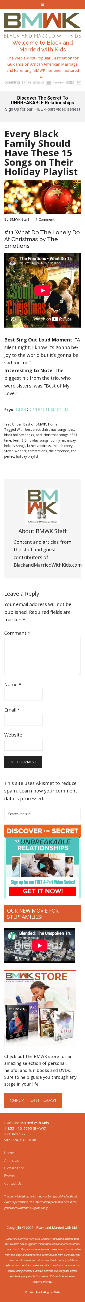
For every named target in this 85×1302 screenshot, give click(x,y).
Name (12, 684)
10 (43, 409)
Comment (17, 633)
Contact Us (13, 1183)
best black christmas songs (46, 429)
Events (9, 1175)
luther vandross (39, 445)
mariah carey (62, 445)
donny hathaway (63, 440)
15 (66, 409)
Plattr (56, 1292)
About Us (11, 1160)
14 (62, 409)
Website (13, 735)
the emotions (59, 451)
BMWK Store (14, 1168)
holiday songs (14, 445)
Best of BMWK (34, 424)
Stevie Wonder (15, 451)
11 (47, 409)
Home (52, 424)
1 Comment (45, 219)
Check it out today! (33, 1100)
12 (52, 409)
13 (57, 409)
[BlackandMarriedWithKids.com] (42, 33)
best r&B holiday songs (31, 440)
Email (12, 710)
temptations (37, 451)
